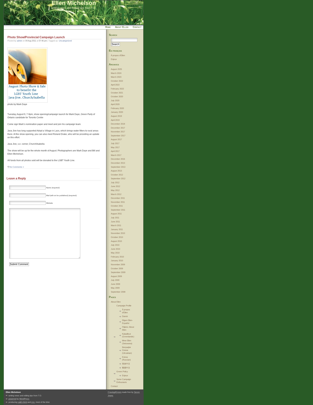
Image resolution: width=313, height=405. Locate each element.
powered (12, 399)
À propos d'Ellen (118, 55)
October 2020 (117, 96)
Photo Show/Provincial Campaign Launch (36, 37)
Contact (137, 27)
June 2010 (115, 249)
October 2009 (117, 268)
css (33, 402)
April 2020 (115, 104)
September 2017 (118, 136)
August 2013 (116, 171)
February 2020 (117, 108)
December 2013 (118, 163)
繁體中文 (126, 368)
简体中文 (126, 364)
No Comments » (17, 167)
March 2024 (116, 73)
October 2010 (117, 237)
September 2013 (118, 167)
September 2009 (118, 272)
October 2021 (117, 93)
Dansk (125, 316)
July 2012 (115, 182)
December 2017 (118, 128)
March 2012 (116, 194)
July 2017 (115, 143)
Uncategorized (65, 41)
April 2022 (115, 85)
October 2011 (117, 206)
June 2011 (115, 222)
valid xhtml (22, 402)
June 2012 (115, 186)
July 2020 (115, 100)
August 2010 (116, 241)
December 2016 (118, 159)
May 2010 (115, 253)
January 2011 (117, 229)
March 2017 (116, 155)
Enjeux (114, 59)
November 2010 (118, 233)
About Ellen (121, 27)
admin (19, 41)
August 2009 (116, 276)
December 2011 (118, 198)
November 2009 (118, 264)
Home (108, 27)
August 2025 (116, 69)
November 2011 (118, 202)
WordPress (24, 399)
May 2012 (115, 190)
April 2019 (115, 120)
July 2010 (115, 245)
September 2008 (118, 292)
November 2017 (118, 132)
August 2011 (116, 214)
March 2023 (116, 77)
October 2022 (117, 81)
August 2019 (116, 116)
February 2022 (117, 89)
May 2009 (115, 288)
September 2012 (118, 178)
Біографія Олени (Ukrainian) (127, 350)
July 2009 (115, 280)
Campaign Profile (123, 306)
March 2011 (116, 225)
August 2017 (116, 139)
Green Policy (122, 371)
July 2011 (115, 218)
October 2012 (117, 175)
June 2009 (115, 284)
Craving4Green (114, 392)
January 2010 (117, 260)
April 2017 (115, 151)
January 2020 (117, 112)
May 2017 (115, 147)
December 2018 (118, 124)
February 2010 (117, 257)
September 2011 (118, 210)
